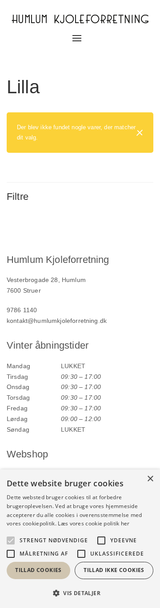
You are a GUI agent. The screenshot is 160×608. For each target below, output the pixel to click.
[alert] (80, 538)
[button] (80, 593)
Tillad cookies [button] (38, 570)
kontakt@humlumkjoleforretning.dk (57, 320)
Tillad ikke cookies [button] (114, 570)
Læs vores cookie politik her (93, 523)
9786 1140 (22, 310)
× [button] (150, 479)
